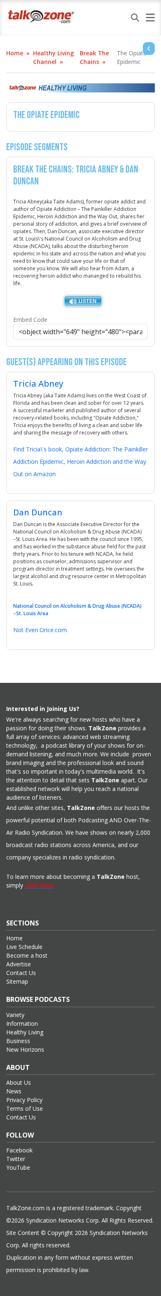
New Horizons (25, 1049)
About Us (18, 1082)
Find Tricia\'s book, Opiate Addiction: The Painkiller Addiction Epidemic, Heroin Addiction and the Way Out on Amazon (80, 461)
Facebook (19, 1150)
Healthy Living (24, 1032)
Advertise (18, 964)
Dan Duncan (37, 512)
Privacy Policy (24, 1100)
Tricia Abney (38, 383)
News (13, 1091)
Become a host (26, 955)
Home (14, 53)
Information (22, 1023)
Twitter (15, 1159)
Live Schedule (24, 947)
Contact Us (21, 973)
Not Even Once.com (40, 630)
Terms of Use (24, 1108)
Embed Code (30, 319)
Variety (15, 1015)
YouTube (18, 1167)
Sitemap (17, 981)
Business (18, 1041)
